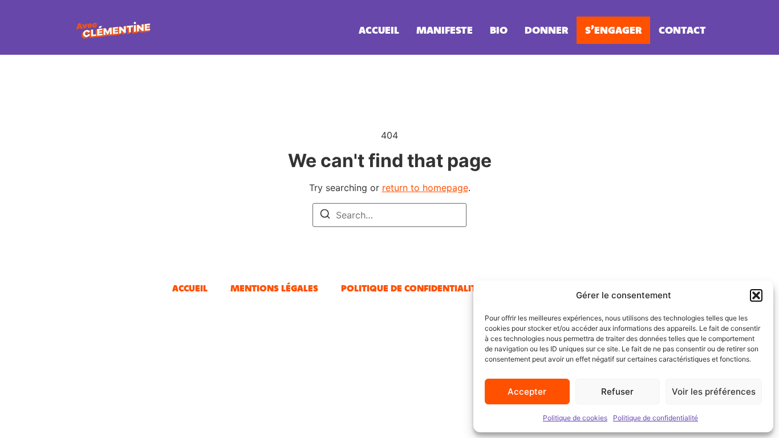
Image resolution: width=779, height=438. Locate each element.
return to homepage (425, 187)
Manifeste (444, 29)
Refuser (617, 391)
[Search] (325, 216)
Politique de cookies (575, 417)
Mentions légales (274, 288)
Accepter (527, 391)
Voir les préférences (714, 391)
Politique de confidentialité (655, 417)
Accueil (379, 29)
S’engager (613, 29)
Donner (546, 29)
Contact (682, 29)
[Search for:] (389, 215)
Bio (499, 29)
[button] (756, 295)
